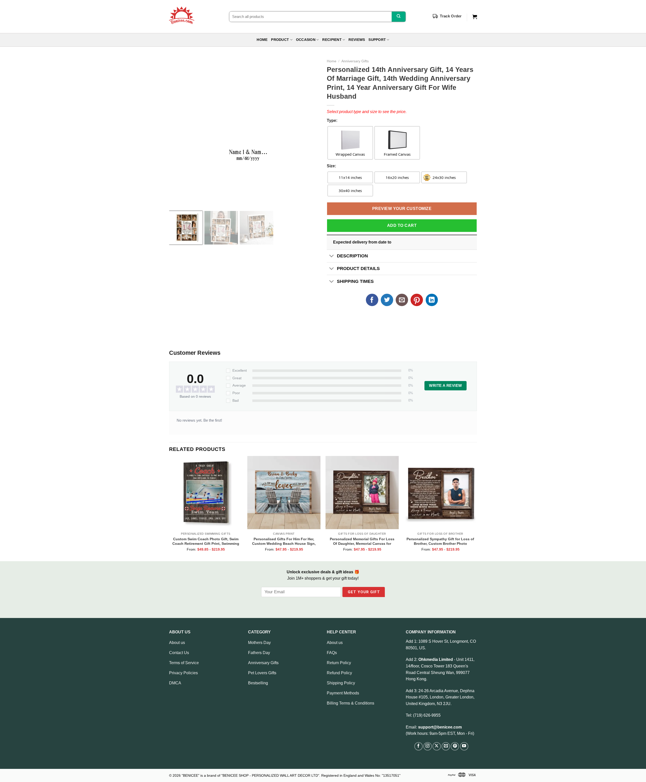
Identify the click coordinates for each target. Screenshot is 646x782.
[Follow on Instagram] (427, 746)
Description (352, 255)
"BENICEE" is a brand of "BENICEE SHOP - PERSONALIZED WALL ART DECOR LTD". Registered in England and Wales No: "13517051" (291, 775)
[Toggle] (332, 256)
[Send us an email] (446, 746)
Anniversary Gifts (355, 61)
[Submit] (399, 17)
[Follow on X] (437, 746)
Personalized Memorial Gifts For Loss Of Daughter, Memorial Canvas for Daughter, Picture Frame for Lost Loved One (362, 541)
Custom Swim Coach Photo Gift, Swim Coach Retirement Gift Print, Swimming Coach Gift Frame (205, 541)
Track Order (451, 16)
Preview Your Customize (402, 208)
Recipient (331, 40)
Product (280, 40)
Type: (332, 120)
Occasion (305, 40)
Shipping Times (355, 281)
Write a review (445, 386)
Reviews (356, 40)
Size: (331, 166)
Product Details (358, 268)
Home (262, 40)
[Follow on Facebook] (418, 746)
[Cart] (474, 17)
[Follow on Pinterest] (455, 746)
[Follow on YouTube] (464, 746)
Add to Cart (402, 225)
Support (377, 40)
